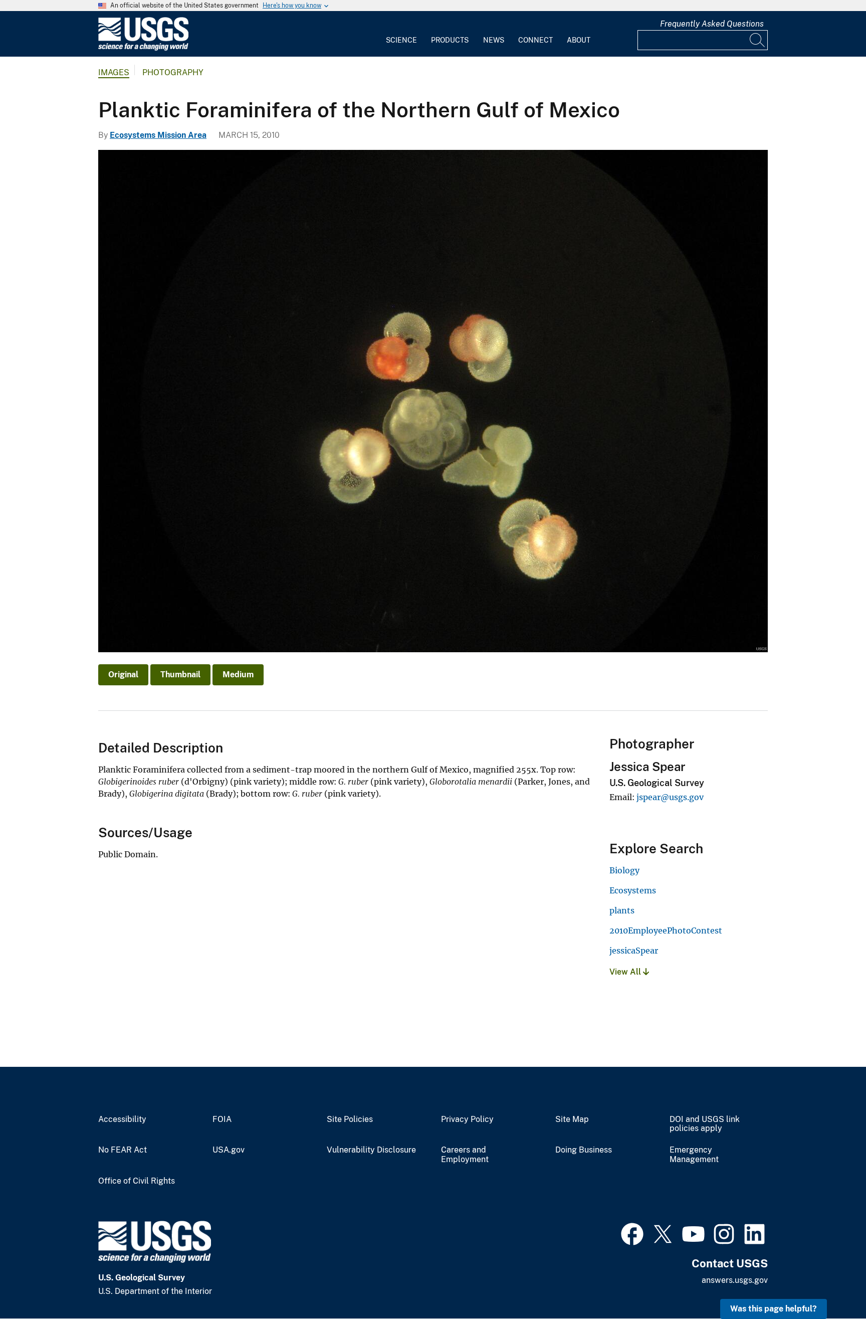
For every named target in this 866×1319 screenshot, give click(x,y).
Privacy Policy (467, 1119)
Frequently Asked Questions (712, 24)
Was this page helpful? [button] (773, 1308)
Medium (238, 674)
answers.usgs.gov (735, 1280)
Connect (535, 40)
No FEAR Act (122, 1150)
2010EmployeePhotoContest (665, 930)
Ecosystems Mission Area (158, 135)
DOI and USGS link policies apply (705, 1124)
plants (621, 910)
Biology (624, 870)
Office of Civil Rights (136, 1181)
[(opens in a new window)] (632, 1233)
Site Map (572, 1119)
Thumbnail (180, 674)
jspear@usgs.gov (670, 797)
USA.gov (228, 1150)
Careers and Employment (465, 1155)
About (578, 40)
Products (450, 40)
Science (401, 40)
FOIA (222, 1119)
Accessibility (122, 1119)
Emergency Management (694, 1155)
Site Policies (350, 1119)
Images (113, 72)
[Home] (143, 48)
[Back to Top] (829, 1282)
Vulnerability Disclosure (371, 1150)
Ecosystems (632, 890)
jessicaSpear (633, 951)
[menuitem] (401, 34)
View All (626, 972)
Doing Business (583, 1150)
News (493, 40)
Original (123, 674)
